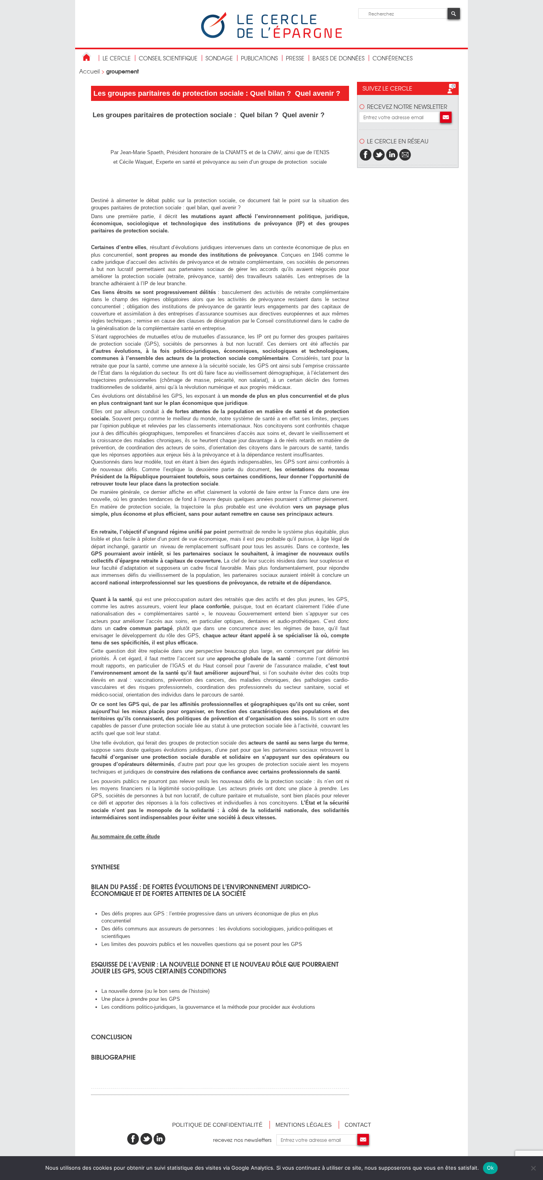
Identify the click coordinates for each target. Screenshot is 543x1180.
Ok (490, 1168)
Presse (295, 58)
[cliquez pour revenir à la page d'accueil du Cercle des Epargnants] (271, 36)
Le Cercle (117, 58)
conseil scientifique (168, 58)
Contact (358, 1125)
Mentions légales (303, 1125)
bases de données (338, 58)
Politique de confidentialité (217, 1125)
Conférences (392, 58)
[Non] (533, 1168)
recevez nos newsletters (244, 1139)
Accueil (89, 71)
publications (259, 58)
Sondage (219, 58)
